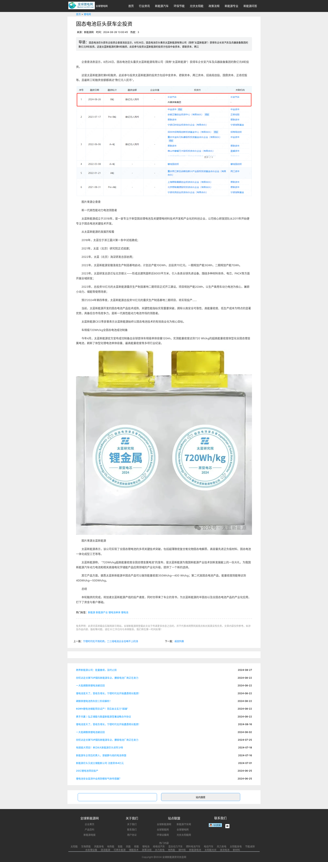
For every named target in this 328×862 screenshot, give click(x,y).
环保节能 (179, 6)
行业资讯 (144, 6)
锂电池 (124, 612)
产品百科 (89, 829)
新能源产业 (102, 612)
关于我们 (132, 824)
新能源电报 (89, 834)
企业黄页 (89, 824)
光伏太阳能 (196, 6)
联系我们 (132, 829)
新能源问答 (250, 6)
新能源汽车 (162, 6)
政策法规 (214, 6)
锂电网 (87, 14)
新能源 (91, 612)
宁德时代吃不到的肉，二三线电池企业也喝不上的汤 (110, 641)
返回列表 (179, 641)
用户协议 (132, 834)
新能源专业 (231, 6)
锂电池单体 (114, 612)
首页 (131, 6)
